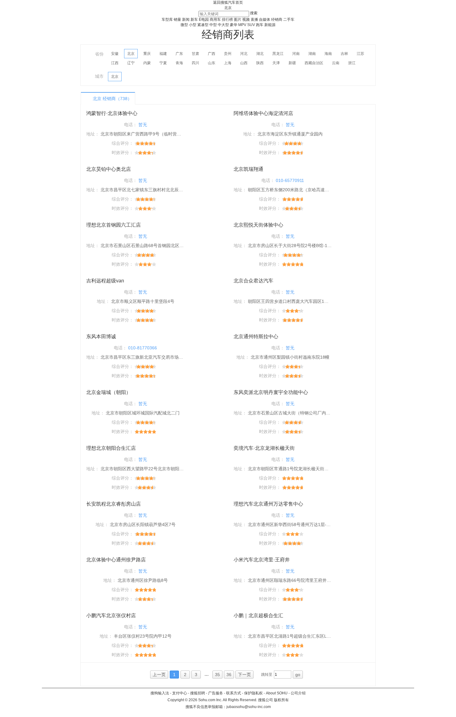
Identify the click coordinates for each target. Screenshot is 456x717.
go (297, 674)
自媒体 (264, 19)
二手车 (288, 19)
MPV (242, 25)
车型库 (167, 19)
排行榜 (227, 19)
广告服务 (215, 693)
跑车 (259, 25)
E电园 (204, 19)
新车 (194, 19)
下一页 (244, 674)
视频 (246, 19)
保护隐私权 (253, 693)
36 (228, 674)
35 (217, 674)
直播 (254, 19)
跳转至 (266, 674)
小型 (192, 25)
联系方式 (233, 693)
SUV (251, 25)
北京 (228, 8)
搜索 (253, 13)
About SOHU (277, 693)
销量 (177, 19)
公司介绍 (298, 693)
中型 (213, 25)
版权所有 (281, 700)
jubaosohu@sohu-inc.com (248, 707)
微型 (184, 25)
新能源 (269, 25)
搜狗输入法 (159, 693)
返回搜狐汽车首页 (228, 2)
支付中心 (179, 693)
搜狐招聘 (197, 693)
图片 (237, 19)
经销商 (276, 19)
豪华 (233, 25)
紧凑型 (202, 25)
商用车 (215, 19)
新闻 (186, 19)
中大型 (223, 25)
